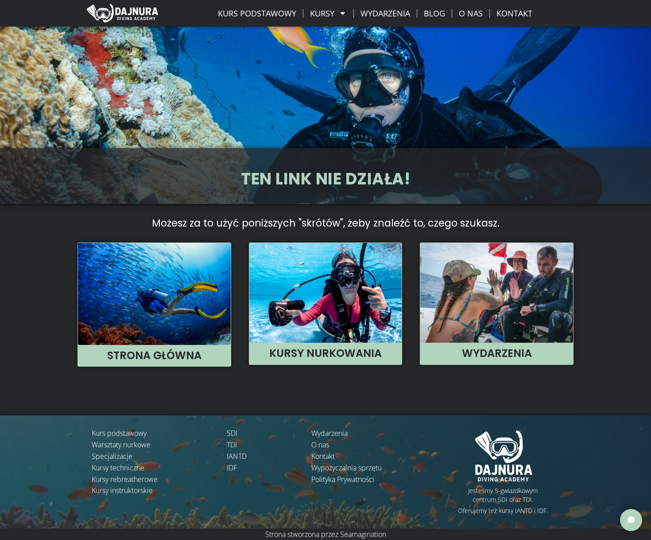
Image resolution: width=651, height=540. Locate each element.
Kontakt (514, 13)
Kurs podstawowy (257, 13)
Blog (434, 13)
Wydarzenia (385, 13)
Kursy (322, 13)
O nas (471, 13)
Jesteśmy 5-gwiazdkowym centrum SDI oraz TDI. (503, 495)
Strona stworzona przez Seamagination (325, 534)
